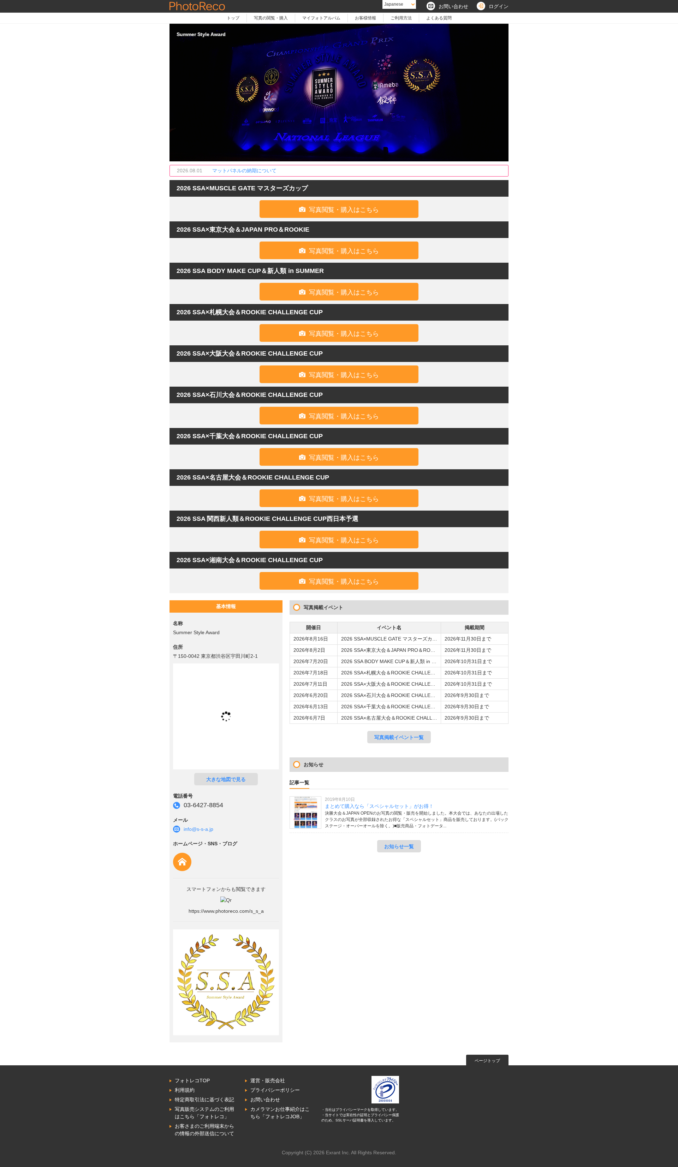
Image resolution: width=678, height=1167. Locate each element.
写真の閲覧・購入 (271, 18)
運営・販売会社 (267, 1080)
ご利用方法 (401, 18)
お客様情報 (365, 18)
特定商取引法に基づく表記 (204, 1099)
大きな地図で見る (226, 779)
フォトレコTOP (192, 1080)
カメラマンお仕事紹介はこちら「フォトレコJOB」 (280, 1112)
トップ (233, 18)
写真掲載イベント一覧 (399, 737)
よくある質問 (439, 18)
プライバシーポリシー (275, 1090)
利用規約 (185, 1090)
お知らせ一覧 (399, 846)
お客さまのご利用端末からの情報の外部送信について (204, 1129)
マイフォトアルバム (321, 18)
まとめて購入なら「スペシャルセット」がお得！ (379, 806)
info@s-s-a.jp (198, 829)
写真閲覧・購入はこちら (339, 209)
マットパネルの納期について (244, 170)
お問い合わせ (265, 1099)
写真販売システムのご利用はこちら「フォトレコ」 (204, 1112)
